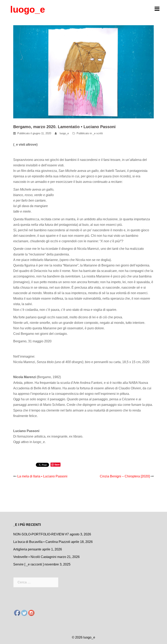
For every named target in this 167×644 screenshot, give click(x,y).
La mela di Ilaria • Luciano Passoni (42, 476)
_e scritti (98, 133)
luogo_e (27, 9)
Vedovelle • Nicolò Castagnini (34, 557)
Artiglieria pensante (27, 549)
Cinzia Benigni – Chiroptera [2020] (125, 476)
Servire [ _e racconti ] (28, 564)
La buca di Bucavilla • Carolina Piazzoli (41, 542)
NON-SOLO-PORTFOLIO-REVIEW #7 (41, 534)
